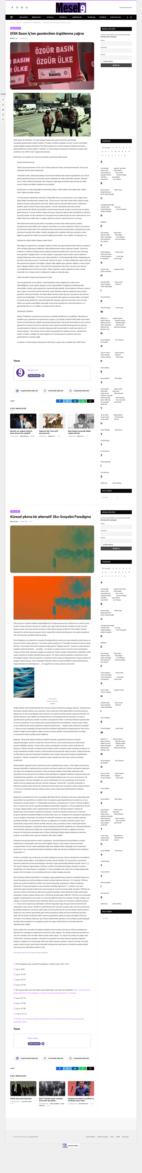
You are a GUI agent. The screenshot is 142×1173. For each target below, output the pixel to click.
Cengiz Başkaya (106, 209)
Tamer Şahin (105, 419)
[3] (15, 789)
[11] (15, 904)
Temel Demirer (118, 417)
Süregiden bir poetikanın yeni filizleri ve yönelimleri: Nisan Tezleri (81, 1100)
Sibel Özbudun (118, 393)
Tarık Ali (116, 419)
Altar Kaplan (118, 170)
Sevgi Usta (115, 391)
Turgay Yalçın (105, 417)
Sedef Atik (104, 404)
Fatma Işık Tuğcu (106, 254)
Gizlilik (118, 1137)
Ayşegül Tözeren (106, 175)
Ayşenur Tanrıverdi (120, 168)
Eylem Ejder (117, 232)
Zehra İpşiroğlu (105, 462)
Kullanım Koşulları (102, 1137)
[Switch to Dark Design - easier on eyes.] (127, 17)
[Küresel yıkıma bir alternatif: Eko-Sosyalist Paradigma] (52, 549)
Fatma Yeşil (118, 258)
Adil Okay (104, 177)
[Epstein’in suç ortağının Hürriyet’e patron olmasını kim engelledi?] (23, 421)
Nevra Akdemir (105, 340)
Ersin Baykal (105, 232)
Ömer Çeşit (119, 357)
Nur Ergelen (104, 342)
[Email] (3, 114)
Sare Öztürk (118, 402)
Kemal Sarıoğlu (105, 308)
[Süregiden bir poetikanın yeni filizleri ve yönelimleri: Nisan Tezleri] (81, 1088)
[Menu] (11, 17)
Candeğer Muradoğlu (107, 205)
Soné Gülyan (105, 389)
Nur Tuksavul (119, 340)
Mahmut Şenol (117, 318)
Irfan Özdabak (105, 297)
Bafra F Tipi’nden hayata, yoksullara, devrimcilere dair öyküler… (51, 1100)
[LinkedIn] (3, 110)
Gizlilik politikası (108, 61)
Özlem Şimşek (105, 355)
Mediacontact (15, 28)
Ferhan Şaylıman (106, 256)
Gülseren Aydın (119, 269)
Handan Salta (105, 282)
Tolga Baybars (118, 415)
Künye (112, 1137)
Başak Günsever (106, 192)
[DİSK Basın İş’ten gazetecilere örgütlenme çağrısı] (52, 66)
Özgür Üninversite (26, 952)
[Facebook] (3, 100)
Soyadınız (104, 47)
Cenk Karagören (121, 209)
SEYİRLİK (63, 17)
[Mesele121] (71, 8)
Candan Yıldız (105, 207)
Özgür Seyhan (119, 353)
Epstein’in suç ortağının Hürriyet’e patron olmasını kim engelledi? (21, 432)
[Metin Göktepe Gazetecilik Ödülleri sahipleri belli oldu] (81, 421)
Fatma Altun (119, 252)
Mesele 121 (14, 38)
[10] (67, 886)
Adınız (103, 40)
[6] (33, 826)
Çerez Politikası (90, 1137)
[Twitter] (3, 105)
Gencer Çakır (105, 269)
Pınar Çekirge (105, 368)
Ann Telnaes (117, 179)
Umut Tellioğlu (105, 430)
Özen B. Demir (105, 353)
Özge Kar (118, 355)
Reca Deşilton (105, 378)
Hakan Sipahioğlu (106, 286)
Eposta (103, 54)
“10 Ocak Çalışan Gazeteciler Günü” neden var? (31, 354)
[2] (15, 729)
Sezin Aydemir (119, 398)
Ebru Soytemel (105, 239)
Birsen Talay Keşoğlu (107, 194)
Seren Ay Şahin (120, 400)
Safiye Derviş (105, 393)
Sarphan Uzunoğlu (107, 395)
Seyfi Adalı (104, 391)
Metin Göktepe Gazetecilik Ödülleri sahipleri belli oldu (79, 432)
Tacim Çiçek (104, 415)
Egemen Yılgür (105, 235)
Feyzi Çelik (120, 256)
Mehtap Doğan (120, 323)
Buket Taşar (118, 190)
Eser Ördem (104, 241)
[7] (24, 852)
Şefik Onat (104, 483)
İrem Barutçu (24, 436)
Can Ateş (117, 207)
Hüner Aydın (119, 282)
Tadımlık (52, 703)
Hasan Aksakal (105, 284)
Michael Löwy (105, 329)
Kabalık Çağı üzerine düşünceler (21, 1099)
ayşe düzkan (116, 177)
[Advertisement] (116, 103)
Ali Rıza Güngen (121, 175)
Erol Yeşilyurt (120, 237)
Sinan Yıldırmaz (106, 400)
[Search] (131, 17)
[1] (15, 964)
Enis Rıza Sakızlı (120, 239)
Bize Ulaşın (125, 1137)
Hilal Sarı (118, 284)
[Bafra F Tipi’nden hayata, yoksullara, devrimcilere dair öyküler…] (52, 1088)
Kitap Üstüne (15, 511)
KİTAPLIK (50, 17)
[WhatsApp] (3, 119)
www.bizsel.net (33, 1137)
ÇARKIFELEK (76, 17)
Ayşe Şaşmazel (105, 172)
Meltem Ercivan (106, 323)
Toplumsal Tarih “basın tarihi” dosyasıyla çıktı (48, 432)
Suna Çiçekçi (105, 402)
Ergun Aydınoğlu (106, 237)
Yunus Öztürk (105, 451)
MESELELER (36, 17)
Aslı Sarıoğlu (105, 168)
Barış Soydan (105, 190)
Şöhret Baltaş (116, 483)
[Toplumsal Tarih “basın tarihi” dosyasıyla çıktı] (52, 421)
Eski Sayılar (116, 17)
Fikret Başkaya (105, 252)
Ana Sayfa (24, 17)
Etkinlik (102, 17)
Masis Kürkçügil (106, 325)
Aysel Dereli (104, 179)
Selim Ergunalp (105, 398)
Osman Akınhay (106, 357)
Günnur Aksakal (106, 271)
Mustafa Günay (120, 320)
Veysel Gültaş (105, 440)
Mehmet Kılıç (105, 327)
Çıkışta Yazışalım (106, 211)
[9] (47, 869)
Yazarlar (91, 17)
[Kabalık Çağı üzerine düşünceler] (23, 1088)
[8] (88, 863)
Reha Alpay (118, 378)
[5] (70, 806)
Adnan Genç (105, 170)
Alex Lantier (119, 172)
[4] (37, 803)
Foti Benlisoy (105, 258)
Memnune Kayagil (120, 327)
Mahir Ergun (120, 325)
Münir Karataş (105, 320)
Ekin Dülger (118, 235)
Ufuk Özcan (118, 430)
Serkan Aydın (118, 389)
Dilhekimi (103, 222)
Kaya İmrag (119, 308)
